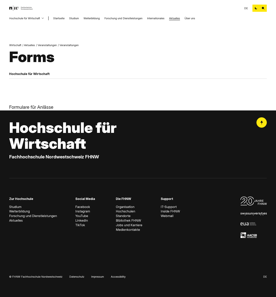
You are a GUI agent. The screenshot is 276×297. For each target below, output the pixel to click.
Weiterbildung (92, 18)
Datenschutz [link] (76, 276)
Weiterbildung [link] (19, 211)
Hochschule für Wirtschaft (24, 18)
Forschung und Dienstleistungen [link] (33, 216)
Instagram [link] (82, 211)
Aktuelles (174, 18)
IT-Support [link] (169, 207)
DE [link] (246, 8)
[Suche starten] (263, 8)
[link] (21, 8)
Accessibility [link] (118, 276)
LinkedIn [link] (81, 220)
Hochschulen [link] (125, 211)
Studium (74, 18)
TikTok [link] (80, 225)
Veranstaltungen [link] (47, 45)
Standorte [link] (123, 216)
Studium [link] (15, 207)
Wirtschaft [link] (15, 45)
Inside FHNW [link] (170, 211)
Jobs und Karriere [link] (129, 225)
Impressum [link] (97, 276)
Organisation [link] (125, 207)
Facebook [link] (82, 207)
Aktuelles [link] (29, 45)
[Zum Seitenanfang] (261, 122)
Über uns (190, 18)
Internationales (155, 18)
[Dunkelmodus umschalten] (256, 8)
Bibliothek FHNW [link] (128, 220)
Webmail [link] (167, 216)
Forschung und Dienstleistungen (123, 18)
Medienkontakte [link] (128, 230)
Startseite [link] (59, 18)
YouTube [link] (81, 216)
